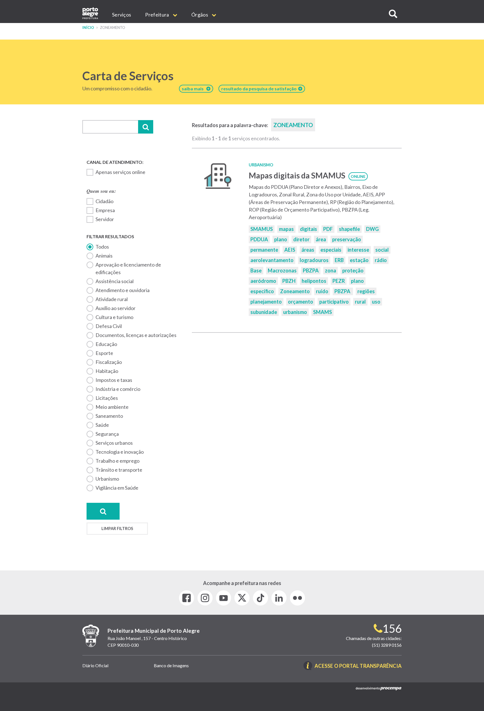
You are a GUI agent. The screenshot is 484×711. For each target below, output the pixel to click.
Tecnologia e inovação (120, 452)
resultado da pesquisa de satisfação (259, 88)
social (382, 250)
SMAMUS (261, 229)
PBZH (288, 281)
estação (359, 260)
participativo (334, 302)
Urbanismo (107, 479)
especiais (330, 250)
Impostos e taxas (114, 380)
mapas (286, 229)
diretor (301, 239)
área (321, 239)
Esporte (104, 353)
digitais (308, 229)
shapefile (349, 229)
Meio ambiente (112, 407)
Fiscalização (109, 362)
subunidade (263, 312)
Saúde (102, 425)
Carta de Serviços (128, 76)
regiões (366, 291)
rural (360, 302)
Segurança (107, 434)
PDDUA (259, 239)
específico (262, 291)
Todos (102, 247)
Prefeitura (157, 15)
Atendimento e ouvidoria (123, 290)
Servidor (105, 219)
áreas (307, 250)
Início (88, 28)
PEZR (338, 281)
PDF (328, 229)
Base (256, 270)
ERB (339, 260)
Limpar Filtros (117, 528)
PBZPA (311, 270)
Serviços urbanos (114, 443)
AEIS (289, 250)
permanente (264, 250)
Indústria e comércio (118, 389)
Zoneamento (295, 291)
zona (330, 270)
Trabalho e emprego (117, 461)
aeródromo (263, 281)
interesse (358, 250)
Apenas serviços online (120, 172)
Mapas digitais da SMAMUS (297, 175)
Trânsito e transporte (119, 470)
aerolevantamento (272, 260)
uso (376, 302)
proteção (353, 270)
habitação (107, 371)
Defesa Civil (109, 326)
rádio (381, 260)
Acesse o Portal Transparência (358, 666)
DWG (372, 229)
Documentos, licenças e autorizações (136, 335)
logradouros (314, 260)
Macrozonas (282, 270)
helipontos (314, 281)
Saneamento (109, 416)
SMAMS (322, 312)
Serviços (121, 15)
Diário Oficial (95, 665)
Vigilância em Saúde (117, 488)
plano (280, 239)
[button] (393, 14)
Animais (104, 256)
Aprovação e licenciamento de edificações (128, 268)
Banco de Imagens (171, 665)
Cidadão (104, 201)
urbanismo (295, 312)
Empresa (105, 210)
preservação (346, 239)
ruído (322, 291)
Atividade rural (112, 299)
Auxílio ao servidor (116, 308)
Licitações (107, 398)
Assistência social (115, 281)
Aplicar (145, 127)
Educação (106, 344)
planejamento (266, 302)
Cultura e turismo (114, 317)
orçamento (300, 302)
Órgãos (200, 15)
